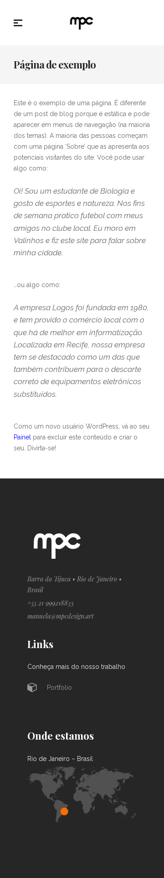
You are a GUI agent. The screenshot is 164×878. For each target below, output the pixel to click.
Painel (22, 437)
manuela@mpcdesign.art (60, 616)
